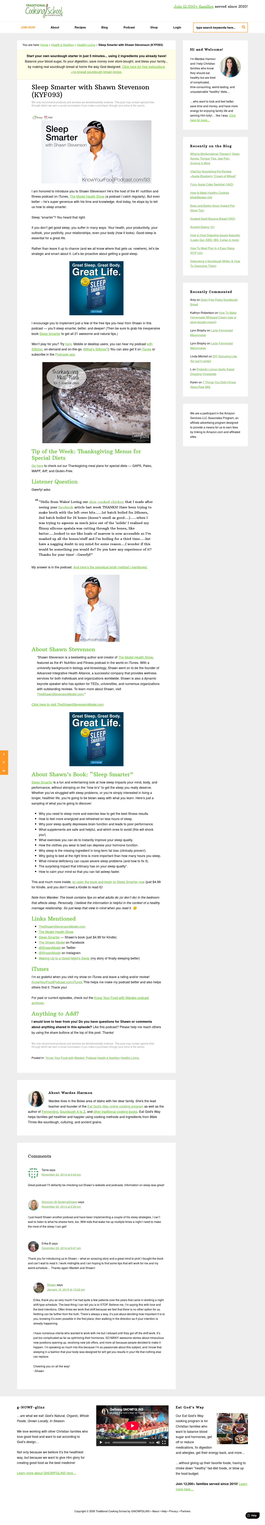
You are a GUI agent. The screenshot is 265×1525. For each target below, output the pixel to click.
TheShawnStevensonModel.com (60, 694)
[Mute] (158, 1442)
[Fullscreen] (164, 1442)
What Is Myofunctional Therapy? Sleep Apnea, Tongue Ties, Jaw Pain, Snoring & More (215, 158)
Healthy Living (86, 45)
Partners (185, 1511)
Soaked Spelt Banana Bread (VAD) (212, 219)
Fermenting (50, 1111)
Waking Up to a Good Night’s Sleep (64, 958)
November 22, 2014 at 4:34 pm (61, 1174)
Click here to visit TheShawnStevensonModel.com (68, 704)
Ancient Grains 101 (202, 227)
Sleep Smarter (49, 333)
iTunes (146, 349)
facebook (65, 507)
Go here (37, 465)
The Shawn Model (52, 942)
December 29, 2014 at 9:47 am (61, 1248)
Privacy (173, 1511)
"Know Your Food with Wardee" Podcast (70, 1058)
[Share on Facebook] (4, 754)
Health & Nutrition (62, 45)
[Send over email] (4, 771)
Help (164, 1511)
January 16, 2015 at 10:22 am (66, 1289)
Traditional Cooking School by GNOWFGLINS (44, 11)
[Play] (101, 1442)
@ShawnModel (50, 947)
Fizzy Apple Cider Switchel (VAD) (211, 184)
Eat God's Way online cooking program (115, 1106)
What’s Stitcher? (96, 349)
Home (44, 45)
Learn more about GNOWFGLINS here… (46, 1472)
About (155, 1511)
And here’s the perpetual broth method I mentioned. (110, 567)
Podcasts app (65, 354)
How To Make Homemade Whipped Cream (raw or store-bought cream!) (213, 317)
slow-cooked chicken (106, 502)
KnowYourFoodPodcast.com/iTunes (57, 981)
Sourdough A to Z (72, 1111)
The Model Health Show (87, 196)
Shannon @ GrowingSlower (60, 1202)
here (68, 343)
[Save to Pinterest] (4, 762)
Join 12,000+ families (194, 6)
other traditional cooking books (115, 1111)
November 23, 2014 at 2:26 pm (61, 1207)
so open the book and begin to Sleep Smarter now (108, 881)
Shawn (51, 1285)
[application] (132, 1425)
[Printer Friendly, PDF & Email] (43, 117)
